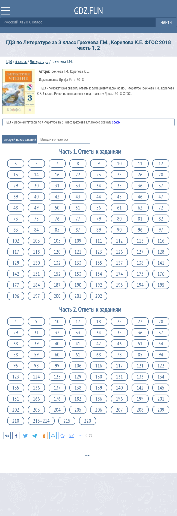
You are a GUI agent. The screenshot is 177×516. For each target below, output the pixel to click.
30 (36, 185)
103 (36, 241)
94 (161, 354)
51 (78, 207)
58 (15, 354)
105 (57, 241)
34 (98, 185)
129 (15, 263)
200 (57, 296)
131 (119, 376)
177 (15, 285)
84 (36, 229)
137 (119, 263)
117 (15, 252)
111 (98, 241)
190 (77, 285)
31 (57, 185)
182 (77, 399)
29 (15, 185)
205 (77, 410)
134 (160, 376)
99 (57, 365)
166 (36, 399)
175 (140, 274)
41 (78, 343)
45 (119, 196)
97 (161, 229)
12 (161, 163)
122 (160, 365)
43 (78, 196)
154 (98, 274)
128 (160, 252)
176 (160, 274)
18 (98, 321)
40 (36, 196)
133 (77, 263)
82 (161, 218)
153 (77, 274)
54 (161, 343)
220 (87, 421)
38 (15, 343)
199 (140, 399)
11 (140, 163)
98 (36, 365)
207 (119, 410)
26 (140, 174)
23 (98, 174)
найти (166, 22)
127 (140, 252)
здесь (116, 122)
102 (15, 241)
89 (98, 229)
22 (78, 174)
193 (119, 285)
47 (161, 196)
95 (15, 365)
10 (119, 163)
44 (98, 196)
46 (140, 196)
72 (161, 207)
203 (36, 410)
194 (140, 285)
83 (15, 229)
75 (36, 218)
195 (160, 285)
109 (77, 241)
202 (98, 296)
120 (57, 252)
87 (78, 229)
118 (36, 252)
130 (36, 263)
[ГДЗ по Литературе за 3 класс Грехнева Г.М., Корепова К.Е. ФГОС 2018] (62, 435)
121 (77, 252)
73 (15, 218)
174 (119, 274)
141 (160, 263)
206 (98, 410)
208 (140, 410)
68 (98, 354)
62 (140, 207)
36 (140, 185)
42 (57, 196)
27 (140, 321)
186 (98, 399)
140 (119, 387)
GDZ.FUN (88, 10)
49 (36, 207)
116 (160, 241)
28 (161, 174)
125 (57, 376)
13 (15, 174)
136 (36, 387)
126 (119, 252)
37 (161, 185)
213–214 (41, 421)
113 (140, 241)
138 (140, 263)
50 (57, 207)
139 (98, 387)
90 (119, 229)
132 (57, 263)
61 (119, 207)
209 (160, 410)
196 (15, 296)
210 (15, 421)
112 (119, 241)
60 (57, 354)
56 (98, 207)
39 (15, 196)
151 (36, 274)
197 (36, 296)
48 (15, 207)
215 (66, 421)
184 (36, 285)
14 (36, 174)
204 (57, 410)
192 (98, 285)
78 (119, 354)
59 (36, 354)
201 (77, 296)
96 (140, 229)
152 (57, 274)
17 (78, 321)
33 (78, 185)
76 (57, 218)
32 (57, 332)
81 (140, 218)
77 (78, 218)
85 (57, 229)
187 (57, 285)
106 (77, 365)
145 (160, 387)
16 (57, 174)
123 (98, 252)
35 (119, 185)
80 (119, 218)
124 (36, 376)
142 (15, 274)
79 (98, 218)
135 (98, 263)
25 (119, 174)
